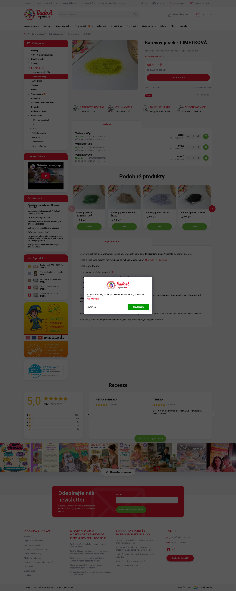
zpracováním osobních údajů (143, 321)
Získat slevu (135, 314)
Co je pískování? (146, 278)
